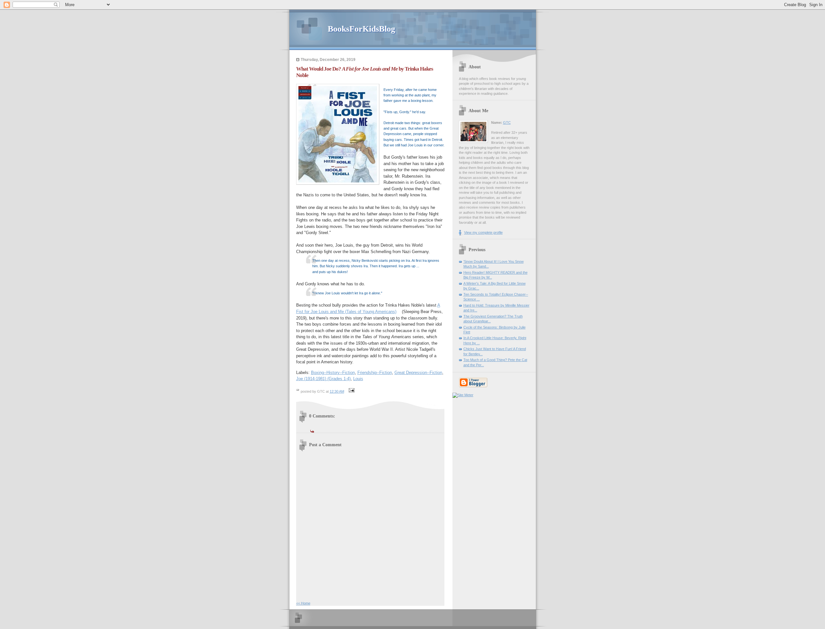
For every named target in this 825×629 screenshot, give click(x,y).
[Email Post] (351, 391)
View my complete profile (483, 232)
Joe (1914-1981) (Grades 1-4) (323, 378)
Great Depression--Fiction (418, 372)
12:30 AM (337, 391)
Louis (358, 378)
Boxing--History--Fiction (333, 372)
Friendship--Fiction (374, 372)
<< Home (303, 603)
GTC (507, 122)
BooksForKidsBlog (361, 29)
